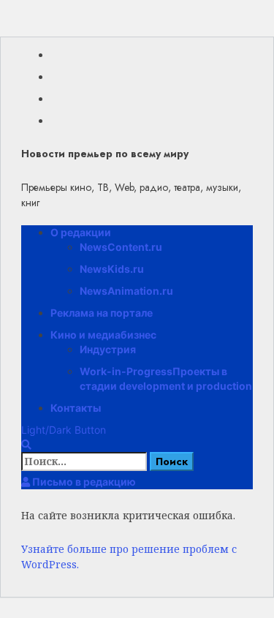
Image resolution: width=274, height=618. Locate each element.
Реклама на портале (101, 312)
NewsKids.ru (112, 269)
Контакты (75, 408)
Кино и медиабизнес (103, 334)
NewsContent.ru (121, 247)
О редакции (80, 232)
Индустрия (108, 349)
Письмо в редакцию (83, 481)
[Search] (26, 444)
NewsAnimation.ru (126, 290)
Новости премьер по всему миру (105, 153)
